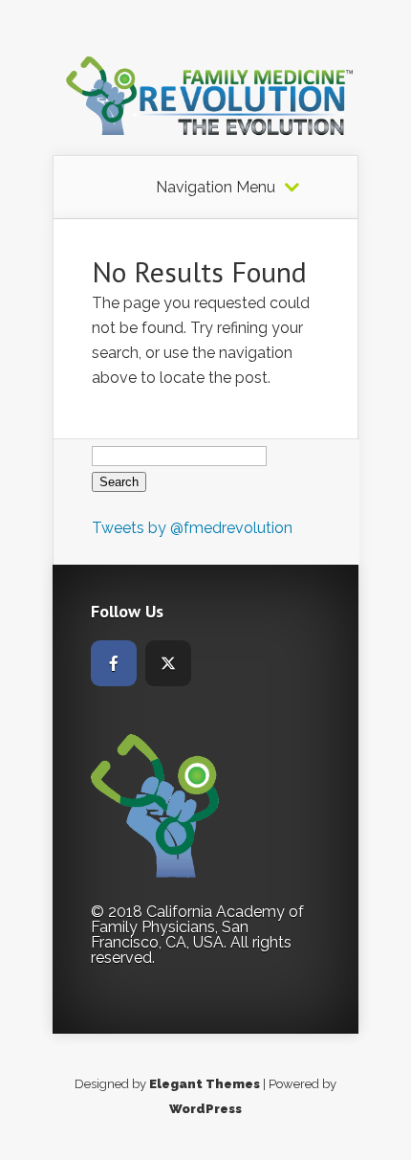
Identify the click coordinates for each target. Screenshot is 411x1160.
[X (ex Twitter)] (168, 663)
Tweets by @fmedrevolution (192, 528)
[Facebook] (114, 663)
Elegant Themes (204, 1084)
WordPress (205, 1109)
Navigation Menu (215, 187)
